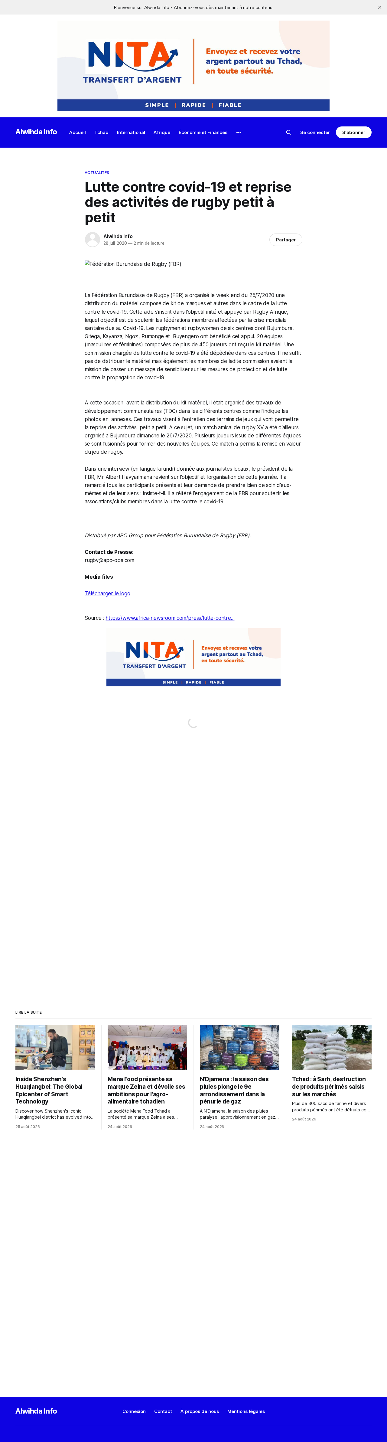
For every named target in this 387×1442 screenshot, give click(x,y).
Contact (163, 1411)
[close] (380, 7)
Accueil (77, 132)
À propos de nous (199, 1411)
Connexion (134, 1411)
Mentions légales (246, 1411)
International (131, 132)
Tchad (101, 132)
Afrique (162, 132)
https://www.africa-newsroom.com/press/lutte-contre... (170, 618)
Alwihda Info (36, 131)
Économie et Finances (203, 132)
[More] (239, 132)
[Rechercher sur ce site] (289, 132)
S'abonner (353, 132)
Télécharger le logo (107, 593)
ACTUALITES (97, 172)
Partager (286, 240)
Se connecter (315, 132)
